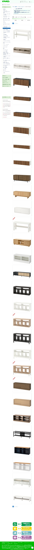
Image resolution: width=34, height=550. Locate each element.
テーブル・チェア (5, 45)
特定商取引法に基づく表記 (6, 84)
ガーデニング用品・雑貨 (6, 63)
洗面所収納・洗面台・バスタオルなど (6, 54)
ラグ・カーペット (5, 49)
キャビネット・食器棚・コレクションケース (6, 19)
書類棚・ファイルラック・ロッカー (6, 37)
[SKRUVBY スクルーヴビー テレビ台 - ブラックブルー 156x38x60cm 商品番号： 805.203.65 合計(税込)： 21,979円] (22, 448)
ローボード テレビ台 (7, 28)
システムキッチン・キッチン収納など (6, 56)
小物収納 (4, 39)
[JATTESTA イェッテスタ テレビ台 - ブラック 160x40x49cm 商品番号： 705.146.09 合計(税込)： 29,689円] (22, 432)
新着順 (22, 20)
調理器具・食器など (5, 52)
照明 (3, 48)
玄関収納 (5, 34)
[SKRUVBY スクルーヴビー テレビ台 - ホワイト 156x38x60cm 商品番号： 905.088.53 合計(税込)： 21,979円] (22, 464)
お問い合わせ (25, 10)
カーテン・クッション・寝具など (6, 42)
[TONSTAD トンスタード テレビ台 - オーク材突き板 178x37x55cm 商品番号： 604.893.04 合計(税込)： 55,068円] (22, 400)
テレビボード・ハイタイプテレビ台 (7, 26)
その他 (4, 72)
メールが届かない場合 (6, 79)
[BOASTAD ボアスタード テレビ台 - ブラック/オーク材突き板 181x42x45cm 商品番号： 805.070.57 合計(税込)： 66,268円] (22, 272)
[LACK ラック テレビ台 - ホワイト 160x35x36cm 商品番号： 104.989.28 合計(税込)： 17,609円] (22, 496)
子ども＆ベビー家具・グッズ (6, 58)
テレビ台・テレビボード (21, 6)
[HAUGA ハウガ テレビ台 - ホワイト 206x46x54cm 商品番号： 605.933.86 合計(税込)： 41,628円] (22, 64)
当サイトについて (5, 82)
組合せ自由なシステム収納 (6, 12)
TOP (13, 6)
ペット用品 (4, 68)
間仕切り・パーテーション (6, 33)
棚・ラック (5, 10)
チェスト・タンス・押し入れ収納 (6, 14)
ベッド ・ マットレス (6, 44)
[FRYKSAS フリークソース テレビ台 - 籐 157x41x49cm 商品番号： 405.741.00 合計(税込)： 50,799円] (22, 240)
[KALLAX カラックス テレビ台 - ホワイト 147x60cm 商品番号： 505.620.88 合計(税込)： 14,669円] (22, 304)
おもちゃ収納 (6, 35)
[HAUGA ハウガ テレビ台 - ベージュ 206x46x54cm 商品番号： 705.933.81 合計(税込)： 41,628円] (22, 48)
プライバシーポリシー (6, 86)
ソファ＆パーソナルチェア (6, 40)
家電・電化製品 (5, 67)
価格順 (16, 20)
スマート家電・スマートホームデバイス (6, 61)
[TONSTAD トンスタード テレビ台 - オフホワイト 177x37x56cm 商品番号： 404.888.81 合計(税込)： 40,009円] (22, 208)
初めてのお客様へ (20, 542)
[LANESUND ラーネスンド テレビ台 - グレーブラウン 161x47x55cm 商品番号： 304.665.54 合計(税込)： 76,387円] (22, 416)
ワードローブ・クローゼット (6, 21)
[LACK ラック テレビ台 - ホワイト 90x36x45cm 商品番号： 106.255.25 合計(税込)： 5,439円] (22, 32)
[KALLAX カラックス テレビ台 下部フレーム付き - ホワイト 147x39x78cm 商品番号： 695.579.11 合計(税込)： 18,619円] (22, 352)
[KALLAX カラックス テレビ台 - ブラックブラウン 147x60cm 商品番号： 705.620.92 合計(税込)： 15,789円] (22, 288)
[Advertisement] (22, 514)
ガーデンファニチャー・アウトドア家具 (6, 65)
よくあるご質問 (5, 77)
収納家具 (16, 6)
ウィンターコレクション (6, 71)
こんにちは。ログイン (23, 1)
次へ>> (17, 23)
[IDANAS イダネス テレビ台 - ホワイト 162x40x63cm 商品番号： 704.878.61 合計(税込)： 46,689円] (22, 480)
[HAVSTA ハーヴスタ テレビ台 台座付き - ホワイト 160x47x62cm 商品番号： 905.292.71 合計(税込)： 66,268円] (22, 256)
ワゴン (5, 22)
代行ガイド (4, 75)
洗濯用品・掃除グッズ (6, 62)
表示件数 (28, 20)
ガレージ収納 (6, 29)
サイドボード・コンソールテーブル (6, 16)
